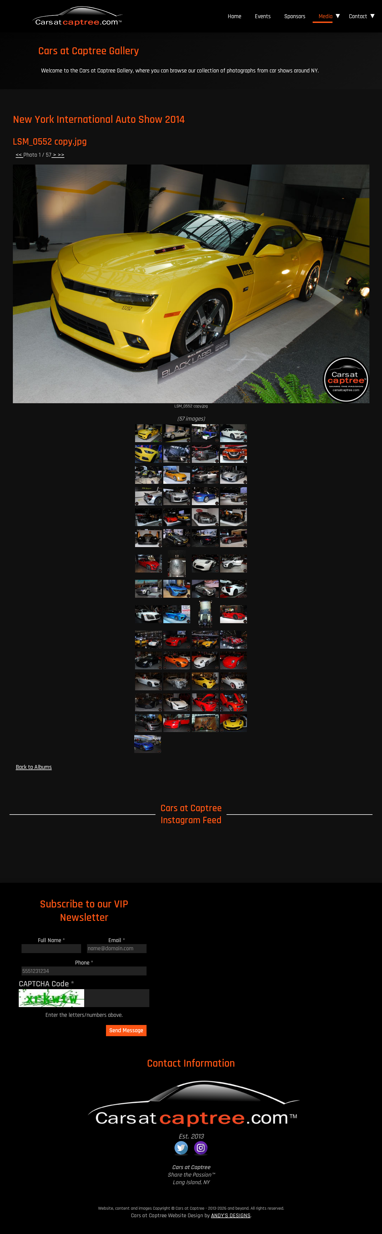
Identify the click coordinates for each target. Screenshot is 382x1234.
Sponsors (294, 16)
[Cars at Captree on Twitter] (181, 1148)
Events (263, 16)
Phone (84, 962)
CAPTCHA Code (46, 984)
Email (116, 940)
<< (19, 155)
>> (60, 155)
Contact (358, 16)
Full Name (51, 940)
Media (326, 16)
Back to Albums (34, 767)
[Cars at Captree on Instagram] (200, 1148)
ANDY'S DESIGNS (231, 1215)
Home (234, 16)
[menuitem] (234, 16)
